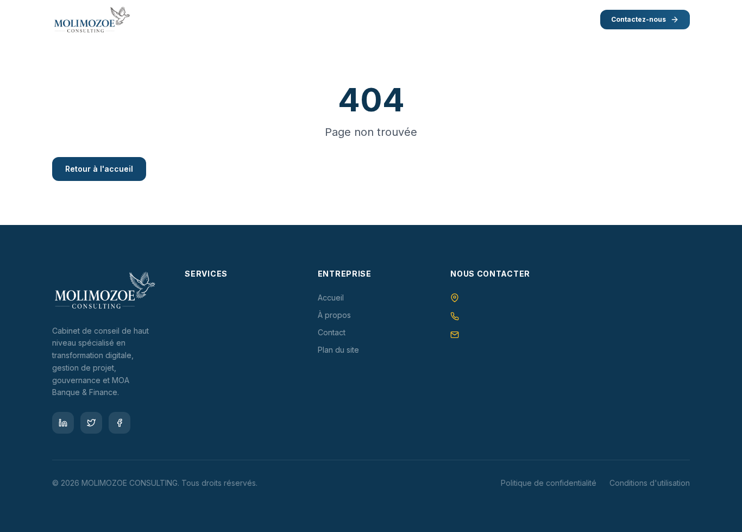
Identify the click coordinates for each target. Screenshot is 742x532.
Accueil (331, 297)
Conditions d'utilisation (649, 482)
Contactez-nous (638, 19)
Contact (331, 332)
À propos (334, 315)
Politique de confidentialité (548, 482)
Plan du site (338, 349)
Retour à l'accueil (99, 168)
